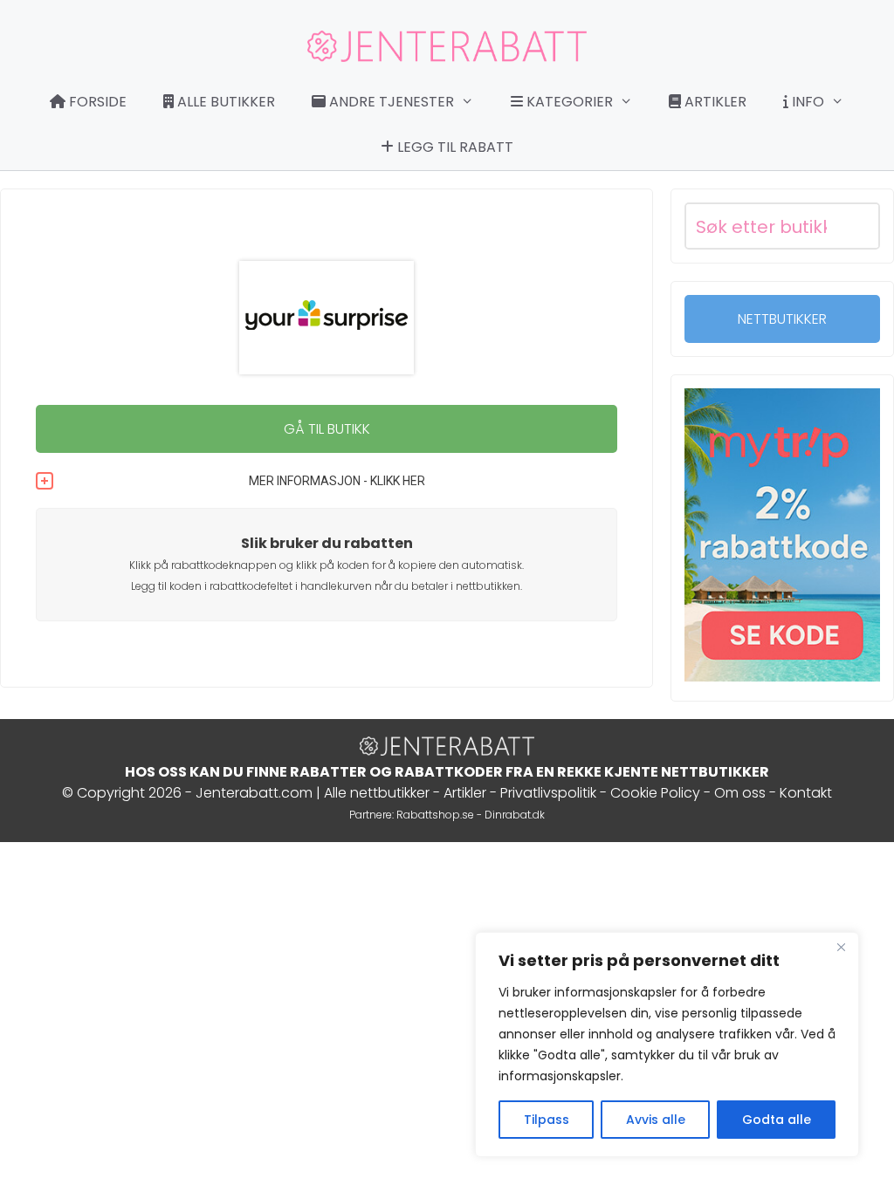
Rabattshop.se (435, 814)
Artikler (713, 102)
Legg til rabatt (453, 147)
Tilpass (546, 1119)
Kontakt (806, 793)
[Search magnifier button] (856, 226)
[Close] (840, 946)
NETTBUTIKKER (782, 319)
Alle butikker (224, 102)
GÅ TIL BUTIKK (327, 429)
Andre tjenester (390, 102)
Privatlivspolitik (548, 793)
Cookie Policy (655, 793)
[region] (667, 1044)
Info (806, 102)
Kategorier (568, 102)
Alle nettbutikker (377, 793)
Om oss (740, 793)
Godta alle (776, 1119)
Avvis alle (655, 1119)
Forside (96, 102)
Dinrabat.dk (515, 814)
